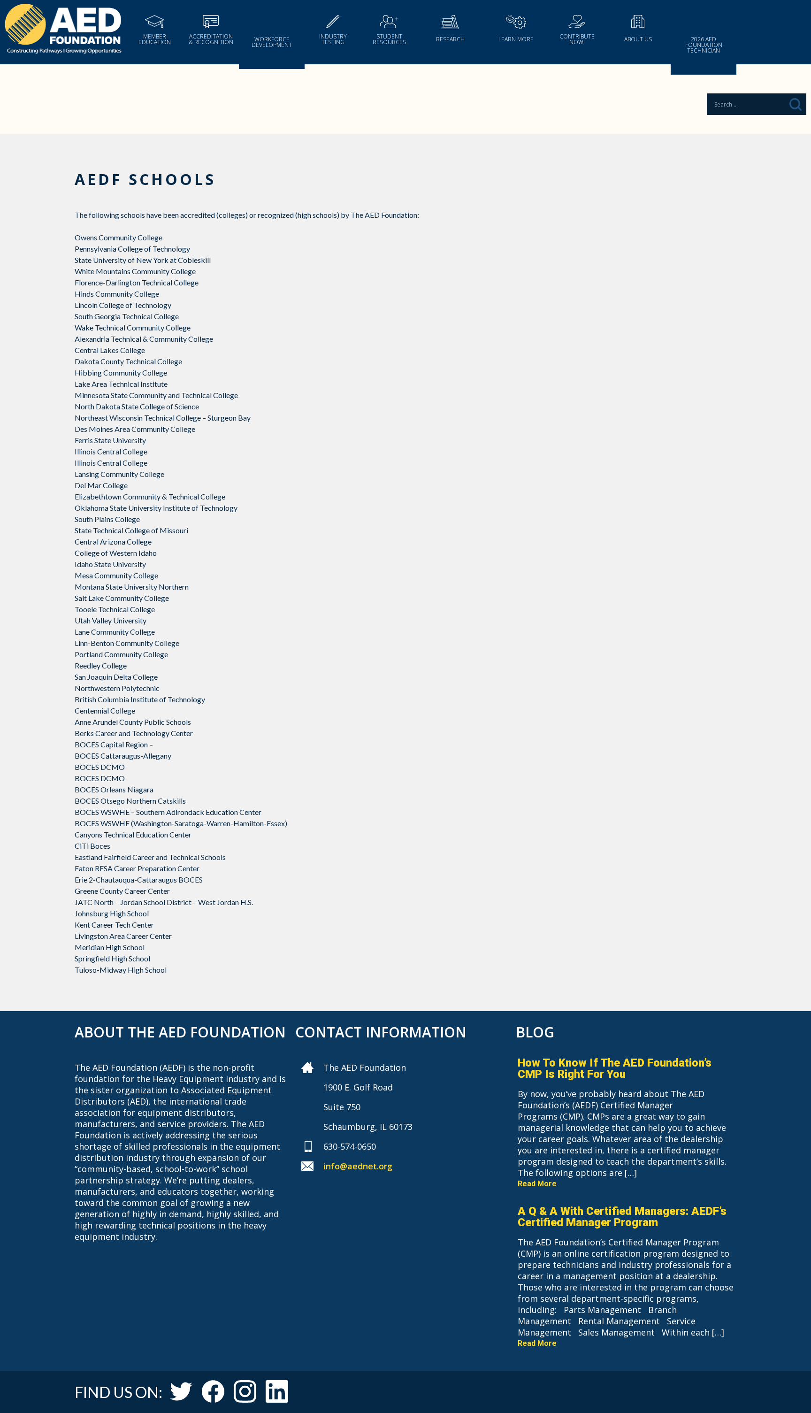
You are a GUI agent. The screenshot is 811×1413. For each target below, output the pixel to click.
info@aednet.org (357, 1166)
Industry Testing (333, 38)
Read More (537, 1183)
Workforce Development (272, 41)
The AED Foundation (63, 30)
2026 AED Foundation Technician (703, 44)
